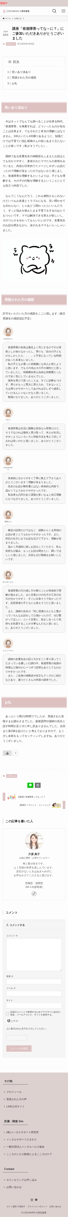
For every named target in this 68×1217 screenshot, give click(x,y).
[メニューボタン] (63, 11)
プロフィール (14, 1092)
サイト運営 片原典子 (16, 1206)
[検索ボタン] (54, 11)
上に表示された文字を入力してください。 (27, 1028)
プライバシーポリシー (37, 1206)
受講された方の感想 (24, 77)
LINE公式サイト (15, 1106)
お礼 (14, 83)
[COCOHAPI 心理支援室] (16, 11)
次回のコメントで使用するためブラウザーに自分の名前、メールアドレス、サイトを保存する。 (35, 1013)
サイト (9, 1000)
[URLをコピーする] (38, 785)
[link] (34, 893)
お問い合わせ (14, 1187)
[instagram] (32, 1200)
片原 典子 (34, 854)
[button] (30, 785)
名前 (9, 976)
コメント (12, 935)
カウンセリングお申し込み (21, 1180)
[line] (36, 1200)
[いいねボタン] (7, 753)
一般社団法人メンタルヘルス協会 (25, 1146)
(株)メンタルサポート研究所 (22, 1132)
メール (11, 988)
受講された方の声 (16, 1099)
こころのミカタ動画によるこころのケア (29, 1154)
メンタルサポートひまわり (21, 1139)
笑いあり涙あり (21, 71)
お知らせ (11, 44)
